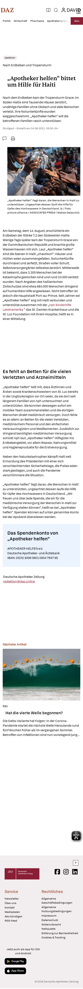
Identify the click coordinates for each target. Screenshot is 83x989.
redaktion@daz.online (19, 581)
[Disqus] (41, 796)
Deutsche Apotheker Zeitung (24, 577)
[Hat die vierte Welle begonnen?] (41, 675)
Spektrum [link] (10, 57)
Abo (76, 21)
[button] (7, 10)
